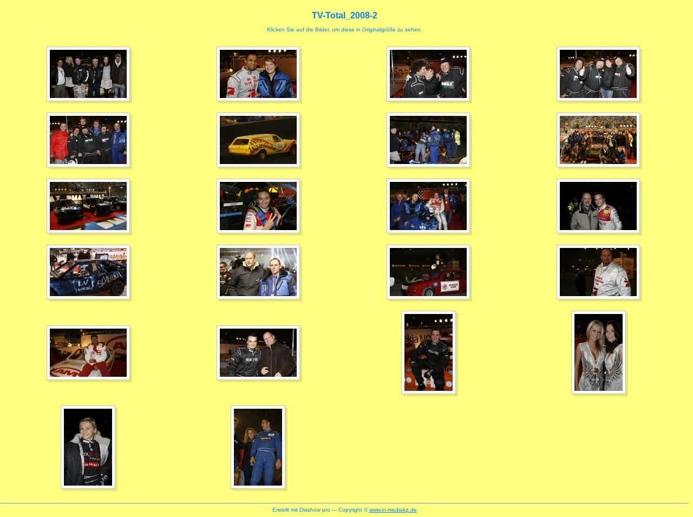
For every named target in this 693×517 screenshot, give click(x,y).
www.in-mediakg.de (393, 510)
